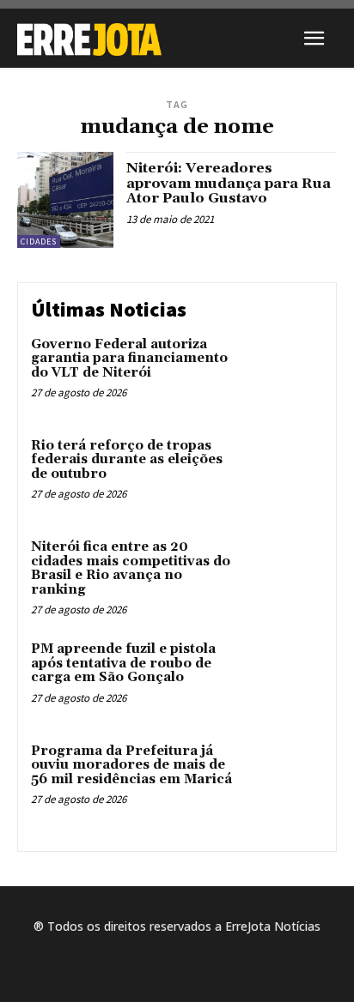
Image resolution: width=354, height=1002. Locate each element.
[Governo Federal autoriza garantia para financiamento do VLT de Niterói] (285, 372)
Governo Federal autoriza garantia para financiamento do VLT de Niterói (129, 358)
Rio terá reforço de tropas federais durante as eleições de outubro (127, 460)
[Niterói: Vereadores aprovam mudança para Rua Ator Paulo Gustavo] (65, 200)
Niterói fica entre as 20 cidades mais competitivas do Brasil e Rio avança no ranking (130, 568)
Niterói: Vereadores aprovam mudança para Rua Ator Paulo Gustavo (228, 183)
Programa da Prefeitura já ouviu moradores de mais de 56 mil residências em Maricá (131, 765)
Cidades (39, 241)
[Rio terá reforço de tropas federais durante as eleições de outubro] (285, 473)
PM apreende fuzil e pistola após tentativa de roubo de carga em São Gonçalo (123, 663)
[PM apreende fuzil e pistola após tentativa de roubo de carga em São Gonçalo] (285, 677)
